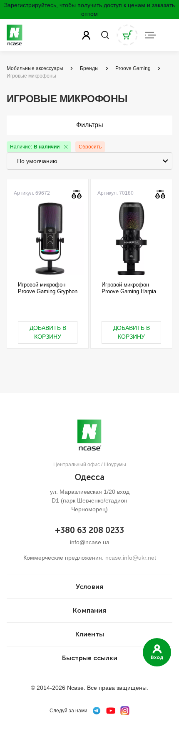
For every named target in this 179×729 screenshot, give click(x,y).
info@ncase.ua (89, 542)
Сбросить (90, 147)
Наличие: (35, 147)
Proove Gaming (133, 68)
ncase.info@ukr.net (130, 557)
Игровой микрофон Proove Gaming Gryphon (47, 288)
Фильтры (89, 124)
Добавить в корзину (48, 332)
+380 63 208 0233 (89, 530)
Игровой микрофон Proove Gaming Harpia (129, 288)
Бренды (89, 68)
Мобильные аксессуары (35, 68)
